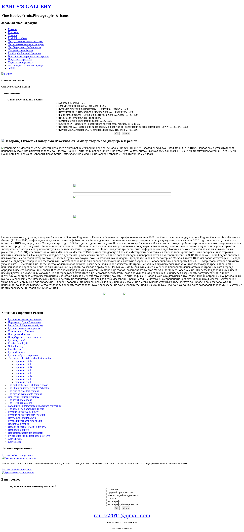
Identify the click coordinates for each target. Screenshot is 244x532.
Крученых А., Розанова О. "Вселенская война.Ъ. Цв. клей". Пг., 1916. (98, 129)
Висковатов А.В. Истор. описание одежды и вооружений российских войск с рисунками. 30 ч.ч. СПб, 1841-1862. (123, 126)
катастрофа (114, 501)
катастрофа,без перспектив (123, 504)
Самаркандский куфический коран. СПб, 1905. (85, 120)
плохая (112, 498)
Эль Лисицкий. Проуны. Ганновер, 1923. (82, 105)
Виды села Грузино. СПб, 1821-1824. (80, 117)
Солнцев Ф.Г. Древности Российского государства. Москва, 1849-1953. (99, 123)
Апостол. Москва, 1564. (72, 102)
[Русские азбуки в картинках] (19, 458)
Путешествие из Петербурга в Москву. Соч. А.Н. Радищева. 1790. (96, 111)
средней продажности (120, 492)
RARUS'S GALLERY (26, 6)
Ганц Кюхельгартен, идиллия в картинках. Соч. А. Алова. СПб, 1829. (98, 114)
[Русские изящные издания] (18, 472)
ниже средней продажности (123, 495)
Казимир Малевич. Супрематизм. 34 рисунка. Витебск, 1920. (93, 108)
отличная (113, 489)
